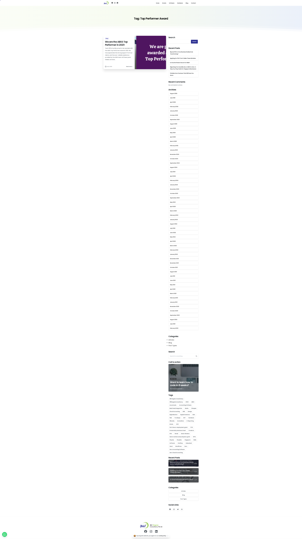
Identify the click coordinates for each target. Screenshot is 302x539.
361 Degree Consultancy (176, 399)
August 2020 (173, 319)
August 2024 (173, 167)
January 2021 (173, 302)
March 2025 (173, 141)
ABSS (192, 402)
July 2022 (172, 228)
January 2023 (174, 219)
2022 (187, 402)
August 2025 (173, 124)
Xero (185, 446)
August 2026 (173, 93)
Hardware (191, 418)
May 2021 (172, 285)
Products (191, 430)
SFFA (194, 437)
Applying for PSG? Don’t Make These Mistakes (183, 58)
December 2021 (174, 258)
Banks (186, 408)
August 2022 (173, 224)
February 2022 (174, 250)
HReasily (172, 421)
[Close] (167, 536)
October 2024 (174, 159)
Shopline (179, 440)
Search (171, 37)
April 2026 (173, 102)
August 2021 (173, 272)
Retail (176, 433)
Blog (170, 343)
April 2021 (172, 289)
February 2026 (174, 106)
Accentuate (173, 405)
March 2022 (173, 245)
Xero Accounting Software (177, 449)
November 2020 (174, 306)
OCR (177, 424)
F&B (171, 418)
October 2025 (174, 115)
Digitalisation (173, 414)
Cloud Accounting (175, 411)
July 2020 (172, 324)
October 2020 (174, 311)
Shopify (172, 440)
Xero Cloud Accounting (176, 452)
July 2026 (172, 98)
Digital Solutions (185, 414)
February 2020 (174, 328)
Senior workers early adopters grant (180, 437)
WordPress (178, 446)
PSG (171, 433)
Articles (171, 340)
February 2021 (174, 298)
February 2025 (174, 145)
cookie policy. (162, 536)
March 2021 (173, 293)
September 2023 (175, 198)
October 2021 (174, 267)
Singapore (188, 440)
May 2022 (173, 237)
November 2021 (174, 263)
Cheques (193, 408)
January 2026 (174, 111)
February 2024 (174, 180)
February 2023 (174, 215)
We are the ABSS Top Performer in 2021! (116, 43)
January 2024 (174, 185)
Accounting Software (185, 405)
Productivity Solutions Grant (178, 430)
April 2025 (173, 137)
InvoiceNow (180, 421)
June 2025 (173, 128)
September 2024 (175, 163)
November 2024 (174, 154)
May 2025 (173, 132)
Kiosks (171, 424)
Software (172, 443)
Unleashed (189, 443)
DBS (184, 411)
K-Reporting (190, 421)
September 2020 (175, 315)
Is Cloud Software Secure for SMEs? (180, 62)
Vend (171, 446)
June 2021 (173, 280)
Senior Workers (185, 433)
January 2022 (174, 254)
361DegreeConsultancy (176, 402)
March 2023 (173, 211)
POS (191, 427)
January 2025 (174, 150)
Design (190, 411)
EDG (194, 414)
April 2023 (173, 206)
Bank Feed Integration (176, 408)
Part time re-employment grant (179, 427)
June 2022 (173, 232)
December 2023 (174, 189)
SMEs (194, 440)
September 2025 (175, 119)
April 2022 (173, 241)
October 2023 (174, 193)
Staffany (180, 443)
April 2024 (173, 176)
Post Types (172, 345)
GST (184, 418)
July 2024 (172, 171)
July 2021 (172, 276)
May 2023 (173, 202)
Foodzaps (177, 418)
